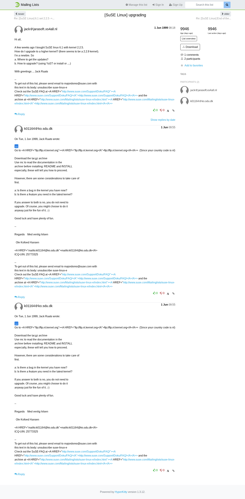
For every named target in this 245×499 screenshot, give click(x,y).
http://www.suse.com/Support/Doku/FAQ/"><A (89, 91)
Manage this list (137, 4)
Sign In (159, 4)
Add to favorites (193, 65)
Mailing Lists (30, 5)
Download (191, 47)
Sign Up (177, 4)
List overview (189, 38)
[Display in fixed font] (167, 110)
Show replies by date (162, 119)
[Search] (227, 5)
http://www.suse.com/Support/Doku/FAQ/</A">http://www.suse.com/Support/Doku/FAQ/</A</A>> (81, 95)
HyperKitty (121, 491)
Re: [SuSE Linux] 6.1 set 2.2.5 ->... (34, 18)
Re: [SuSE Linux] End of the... (213, 18)
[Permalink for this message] (173, 110)
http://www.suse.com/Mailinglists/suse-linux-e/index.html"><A (76, 99)
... (16, 146)
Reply (21, 114)
